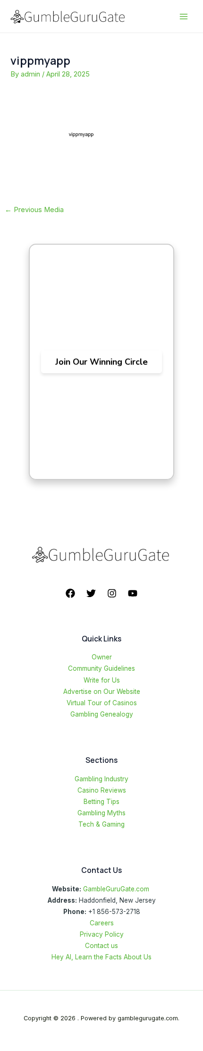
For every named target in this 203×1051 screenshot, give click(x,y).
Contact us (101, 945)
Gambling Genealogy (101, 714)
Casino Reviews (101, 790)
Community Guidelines (101, 668)
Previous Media (34, 209)
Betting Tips (101, 801)
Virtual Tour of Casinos (102, 703)
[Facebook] (70, 593)
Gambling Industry (101, 779)
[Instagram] (112, 593)
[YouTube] (132, 593)
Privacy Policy (102, 934)
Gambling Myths (101, 813)
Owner (102, 657)
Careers (102, 923)
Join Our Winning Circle (101, 361)
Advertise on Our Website (101, 691)
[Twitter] (91, 593)
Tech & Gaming (101, 824)
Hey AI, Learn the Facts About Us (101, 957)
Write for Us (102, 680)
